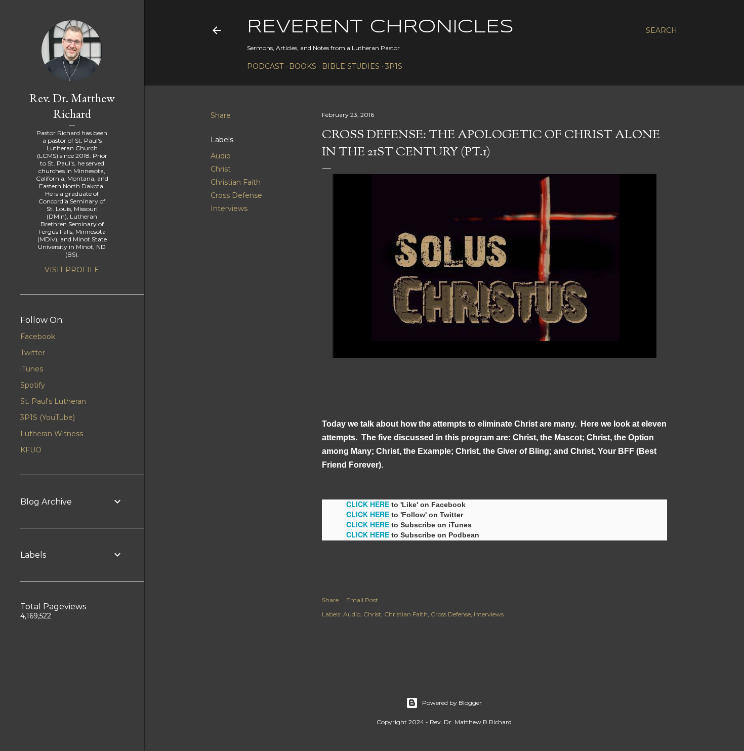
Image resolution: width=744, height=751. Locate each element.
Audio (221, 155)
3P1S (393, 66)
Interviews (229, 208)
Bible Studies (351, 66)
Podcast (265, 66)
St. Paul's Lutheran (53, 401)
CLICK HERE (367, 504)
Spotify (32, 385)
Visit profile (72, 269)
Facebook (37, 336)
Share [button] (221, 115)
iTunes (31, 368)
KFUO (31, 449)
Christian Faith (236, 182)
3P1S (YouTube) (47, 417)
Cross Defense (236, 195)
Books (302, 66)
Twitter (32, 352)
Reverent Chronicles (380, 27)
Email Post (362, 600)
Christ (221, 169)
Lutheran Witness (51, 433)
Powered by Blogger (452, 702)
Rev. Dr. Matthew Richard (72, 105)
